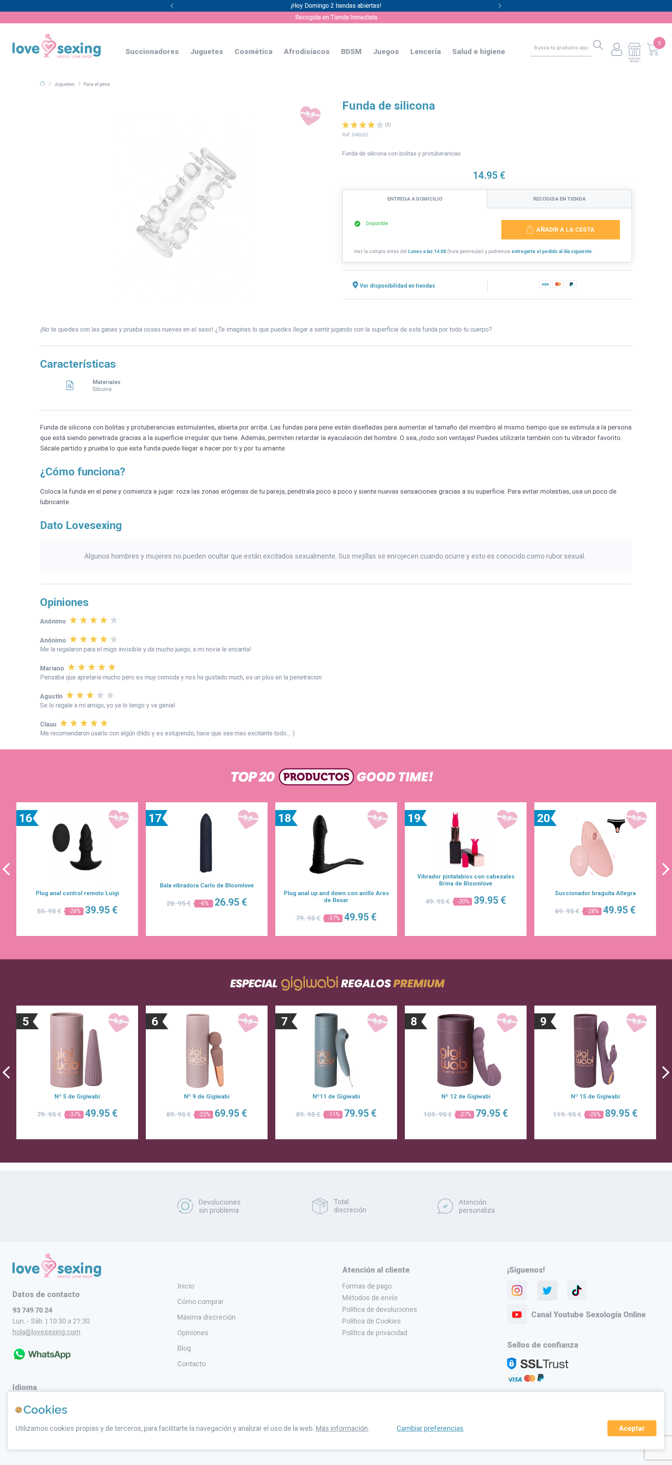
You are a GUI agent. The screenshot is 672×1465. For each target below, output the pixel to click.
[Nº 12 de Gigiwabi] (466, 1050)
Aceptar (632, 1428)
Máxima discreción (206, 1317)
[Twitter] (547, 1290)
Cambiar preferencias (430, 1428)
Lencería (425, 51)
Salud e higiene (478, 51)
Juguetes (206, 51)
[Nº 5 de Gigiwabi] (77, 1050)
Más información (342, 1428)
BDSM (351, 51)
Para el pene (97, 84)
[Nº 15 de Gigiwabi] (595, 1050)
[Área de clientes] (616, 50)
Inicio (185, 1286)
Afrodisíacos (307, 51)
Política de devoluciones (379, 1309)
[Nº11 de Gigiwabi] (336, 1050)
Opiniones (192, 1333)
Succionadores (152, 51)
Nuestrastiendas (634, 60)
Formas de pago (367, 1286)
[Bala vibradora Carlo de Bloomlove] (207, 843)
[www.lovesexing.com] (56, 1276)
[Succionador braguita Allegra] (595, 847)
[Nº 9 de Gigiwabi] (207, 1050)
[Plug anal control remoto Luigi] (77, 847)
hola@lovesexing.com (46, 1332)
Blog (184, 1348)
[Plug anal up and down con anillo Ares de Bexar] (336, 847)
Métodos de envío (369, 1298)
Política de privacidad (374, 1333)
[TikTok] (577, 1290)
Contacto (191, 1364)
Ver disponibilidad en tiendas (397, 286)
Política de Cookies (371, 1321)
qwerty (500, 6)
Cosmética (253, 51)
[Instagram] (517, 1290)
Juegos (386, 51)
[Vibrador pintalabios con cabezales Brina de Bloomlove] (465, 838)
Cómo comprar (200, 1301)
